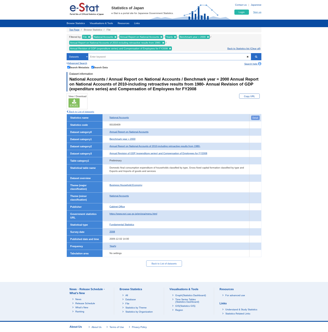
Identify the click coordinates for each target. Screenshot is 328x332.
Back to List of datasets (81, 111)
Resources (123, 23)
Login (242, 12)
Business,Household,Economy (126, 185)
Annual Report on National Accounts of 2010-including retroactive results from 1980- (155, 146)
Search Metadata (79, 67)
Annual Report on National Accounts (129, 131)
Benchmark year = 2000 (122, 139)
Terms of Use (117, 327)
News (78, 299)
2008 (112, 231)
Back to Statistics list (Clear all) (244, 48)
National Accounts (119, 117)
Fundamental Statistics (122, 224)
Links (137, 23)
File (127, 303)
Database (130, 299)
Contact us (241, 5)
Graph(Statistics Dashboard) (190, 295)
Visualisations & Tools (101, 23)
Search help (251, 63)
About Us (96, 327)
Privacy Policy (139, 327)
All (126, 295)
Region (179, 310)
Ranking (79, 311)
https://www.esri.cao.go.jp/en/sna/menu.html (133, 213)
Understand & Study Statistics (241, 309)
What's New (81, 307)
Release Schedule (85, 303)
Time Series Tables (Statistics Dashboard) (187, 300)
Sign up (257, 12)
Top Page (74, 29)
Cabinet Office (117, 206)
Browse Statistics (76, 23)
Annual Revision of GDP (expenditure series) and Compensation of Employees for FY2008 (158, 153)
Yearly (113, 246)
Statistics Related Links (237, 313)
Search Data (101, 67)
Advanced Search (77, 63)
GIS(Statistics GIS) (185, 306)
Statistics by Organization (139, 311)
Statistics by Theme (136, 307)
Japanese (256, 5)
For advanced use (235, 295)
